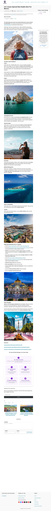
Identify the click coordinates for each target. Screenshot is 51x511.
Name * (6, 430)
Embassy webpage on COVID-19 (15, 259)
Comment (29, 432)
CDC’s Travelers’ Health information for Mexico (17, 257)
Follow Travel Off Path (44, 46)
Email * (18, 430)
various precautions (7, 24)
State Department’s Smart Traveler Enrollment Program (19, 247)
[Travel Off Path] (6, 2)
